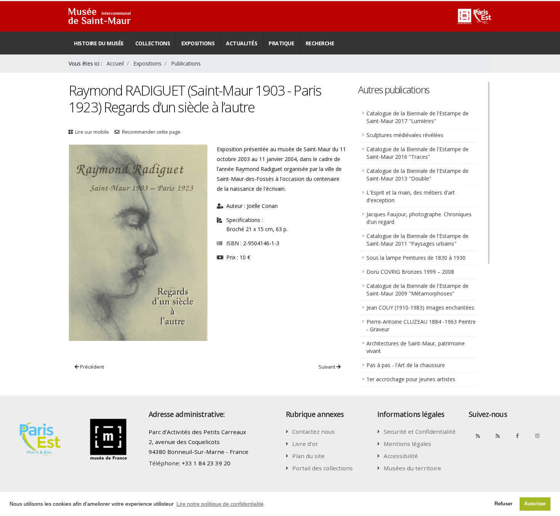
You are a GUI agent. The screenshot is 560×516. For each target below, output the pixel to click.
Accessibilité (401, 456)
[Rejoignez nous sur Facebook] (517, 436)
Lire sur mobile (92, 132)
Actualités (241, 43)
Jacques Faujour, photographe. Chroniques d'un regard (419, 218)
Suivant (327, 366)
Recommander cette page (151, 132)
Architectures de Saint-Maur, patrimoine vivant (415, 347)
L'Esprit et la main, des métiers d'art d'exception (410, 196)
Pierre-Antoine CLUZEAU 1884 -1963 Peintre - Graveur (421, 325)
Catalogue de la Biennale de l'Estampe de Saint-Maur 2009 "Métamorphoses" (417, 289)
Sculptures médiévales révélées (404, 135)
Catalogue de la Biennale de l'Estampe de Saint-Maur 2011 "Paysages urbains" (417, 239)
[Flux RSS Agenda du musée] (497, 436)
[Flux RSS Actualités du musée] (478, 436)
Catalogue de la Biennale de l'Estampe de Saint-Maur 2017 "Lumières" (417, 117)
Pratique (281, 43)
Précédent (91, 366)
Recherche (320, 43)
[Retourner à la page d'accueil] (100, 16)
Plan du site (308, 456)
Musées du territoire (412, 468)
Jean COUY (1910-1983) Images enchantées (420, 307)
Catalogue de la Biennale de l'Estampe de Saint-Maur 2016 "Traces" (417, 152)
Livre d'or (305, 443)
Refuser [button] (503, 503)
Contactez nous (313, 431)
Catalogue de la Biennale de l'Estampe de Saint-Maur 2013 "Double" (417, 174)
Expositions (198, 43)
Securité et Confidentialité (420, 431)
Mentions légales (407, 443)
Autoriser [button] (535, 503)
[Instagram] (537, 436)
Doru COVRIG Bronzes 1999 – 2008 (410, 271)
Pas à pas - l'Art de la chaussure (405, 365)
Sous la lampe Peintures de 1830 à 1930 (416, 257)
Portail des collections (322, 468)
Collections (152, 43)
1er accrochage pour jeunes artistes (410, 379)
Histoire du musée (99, 43)
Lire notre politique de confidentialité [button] (220, 504)
